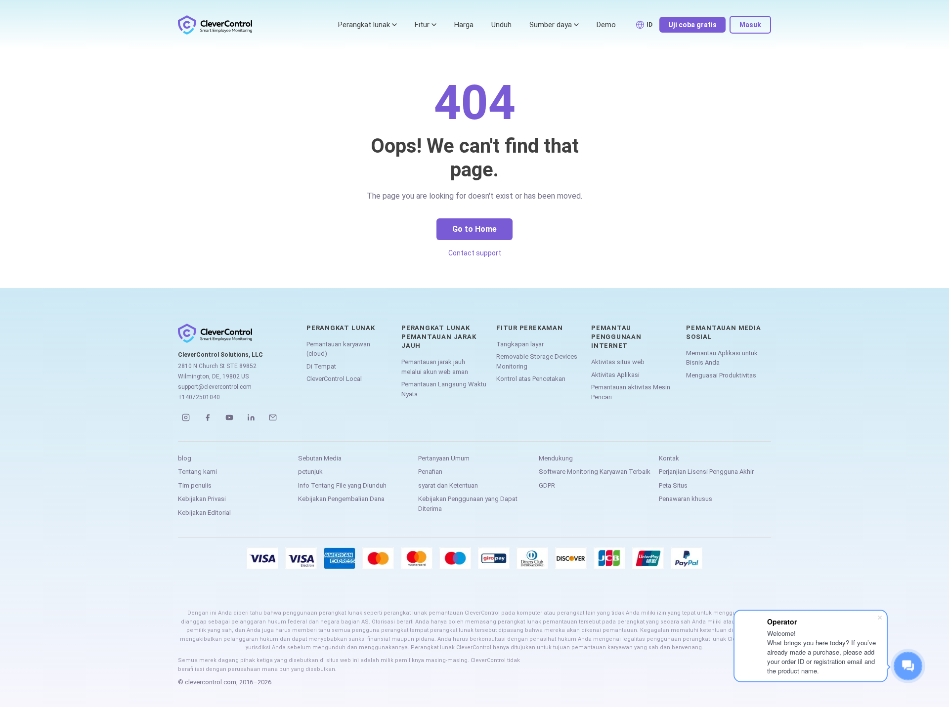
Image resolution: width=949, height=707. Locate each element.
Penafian (430, 471)
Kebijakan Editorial (204, 512)
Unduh (501, 24)
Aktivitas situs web (618, 362)
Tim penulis (195, 485)
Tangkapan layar (520, 344)
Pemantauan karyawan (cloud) (338, 349)
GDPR (547, 485)
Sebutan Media (320, 458)
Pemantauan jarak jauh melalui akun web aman (434, 366)
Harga (464, 24)
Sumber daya (550, 24)
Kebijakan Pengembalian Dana (341, 498)
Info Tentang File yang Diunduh (342, 485)
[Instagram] (186, 417)
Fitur (422, 24)
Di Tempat (321, 366)
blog (184, 458)
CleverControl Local (334, 378)
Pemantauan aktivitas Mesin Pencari (630, 392)
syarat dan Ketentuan (448, 485)
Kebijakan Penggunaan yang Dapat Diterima (468, 503)
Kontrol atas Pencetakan (530, 378)
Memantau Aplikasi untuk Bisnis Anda (722, 358)
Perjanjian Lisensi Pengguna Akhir (706, 471)
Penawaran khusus (685, 498)
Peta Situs (673, 485)
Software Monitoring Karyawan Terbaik (594, 471)
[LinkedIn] (251, 417)
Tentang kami (197, 471)
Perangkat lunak (364, 24)
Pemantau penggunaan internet (616, 336)
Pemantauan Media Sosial (723, 332)
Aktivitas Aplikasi (615, 374)
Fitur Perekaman (529, 328)
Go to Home (474, 229)
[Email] (273, 417)
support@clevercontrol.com (215, 386)
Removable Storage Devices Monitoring (536, 361)
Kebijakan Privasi (202, 498)
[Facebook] (208, 417)
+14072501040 (199, 397)
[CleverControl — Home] (215, 25)
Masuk (750, 25)
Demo (606, 24)
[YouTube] (229, 417)
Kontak (669, 458)
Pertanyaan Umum (444, 458)
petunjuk (310, 471)
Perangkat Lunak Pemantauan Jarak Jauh (438, 336)
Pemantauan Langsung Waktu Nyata (443, 389)
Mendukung (556, 458)
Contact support (474, 253)
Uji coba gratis (692, 25)
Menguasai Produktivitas (721, 375)
